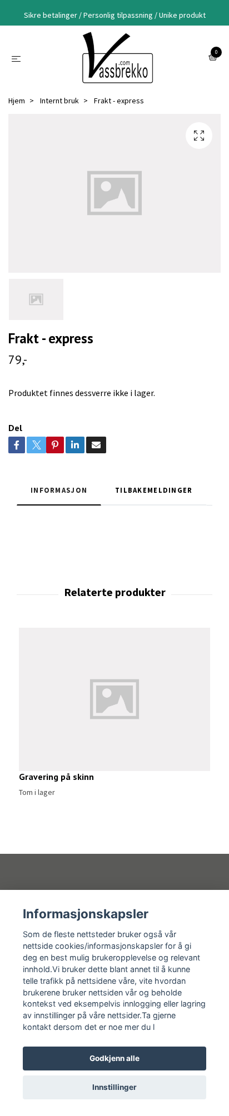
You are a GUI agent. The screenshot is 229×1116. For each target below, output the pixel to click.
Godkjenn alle (114, 1058)
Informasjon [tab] (59, 490)
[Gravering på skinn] (114, 699)
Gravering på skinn (56, 776)
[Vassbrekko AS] (116, 58)
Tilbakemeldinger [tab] (153, 490)
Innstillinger (114, 1087)
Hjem (16, 101)
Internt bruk (59, 101)
